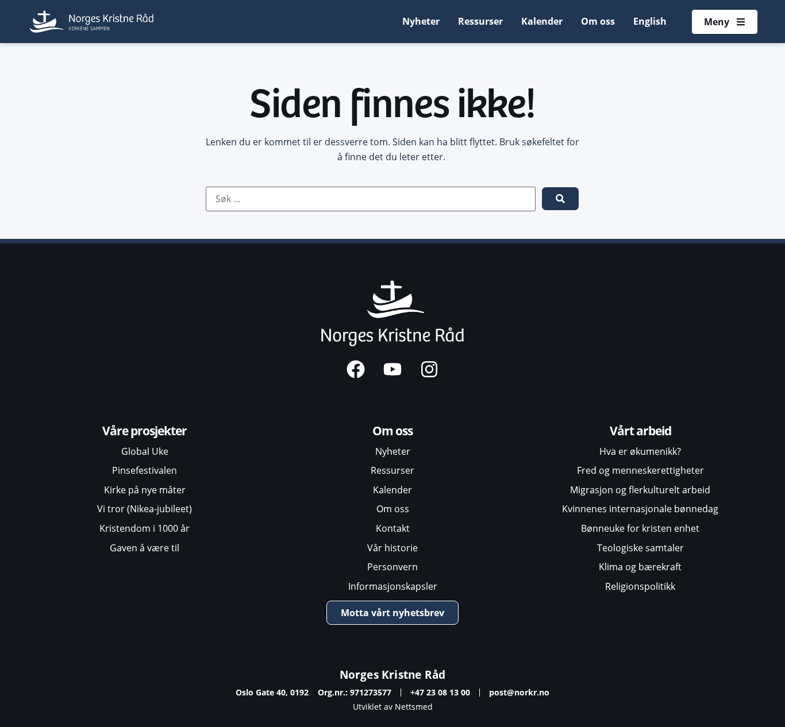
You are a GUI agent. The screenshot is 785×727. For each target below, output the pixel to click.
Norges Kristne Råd (393, 674)
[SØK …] (371, 199)
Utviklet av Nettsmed (393, 706)
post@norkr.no (519, 692)
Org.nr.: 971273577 (354, 692)
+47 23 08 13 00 (440, 692)
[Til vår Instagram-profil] (429, 369)
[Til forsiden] (92, 21)
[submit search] (560, 199)
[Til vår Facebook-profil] (356, 369)
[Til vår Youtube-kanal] (392, 369)
